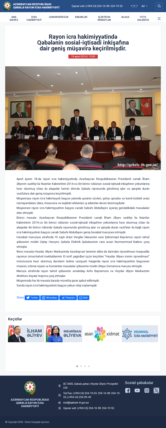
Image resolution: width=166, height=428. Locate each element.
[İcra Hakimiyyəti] (7, 5)
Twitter (34, 297)
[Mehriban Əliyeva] (64, 333)
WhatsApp (51, 297)
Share (20, 297)
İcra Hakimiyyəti (34, 18)
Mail (85, 297)
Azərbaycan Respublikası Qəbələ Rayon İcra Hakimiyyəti (36, 6)
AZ (143, 6)
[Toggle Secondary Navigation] (159, 18)
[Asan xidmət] (102, 333)
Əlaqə (125, 17)
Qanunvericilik (58, 17)
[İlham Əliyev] (26, 333)
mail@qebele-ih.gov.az (76, 402)
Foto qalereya (143, 18)
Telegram (70, 297)
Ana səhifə (14, 18)
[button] (77, 366)
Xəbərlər (81, 17)
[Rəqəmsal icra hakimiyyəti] (140, 333)
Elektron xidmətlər (104, 18)
